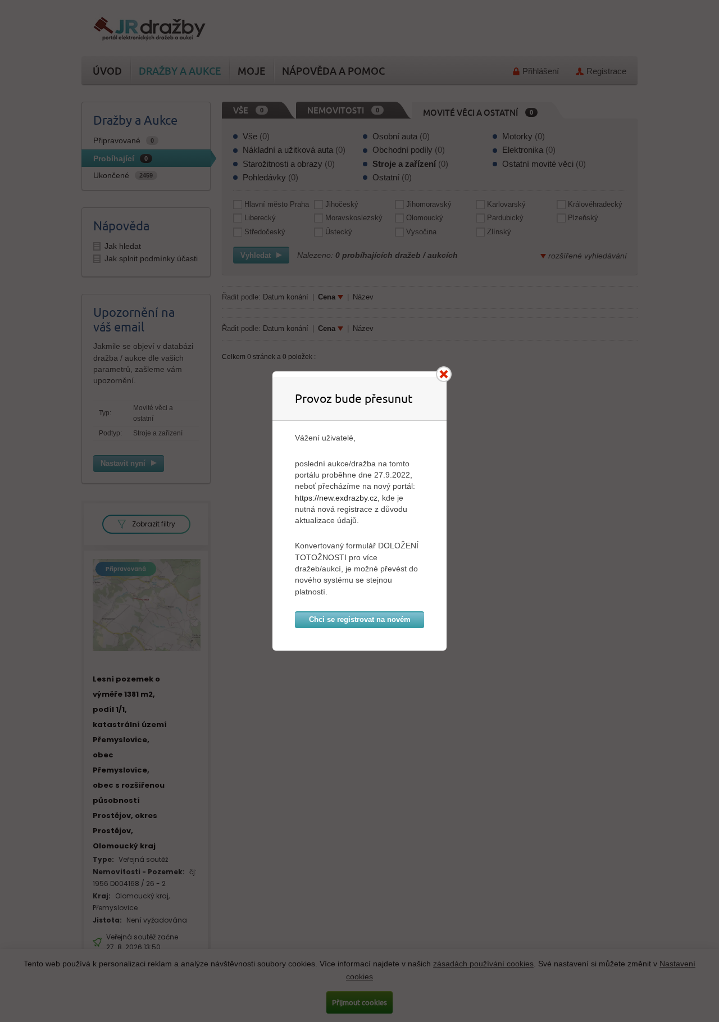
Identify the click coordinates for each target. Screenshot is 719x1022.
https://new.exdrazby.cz (336, 497)
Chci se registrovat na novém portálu (360, 621)
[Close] (444, 374)
